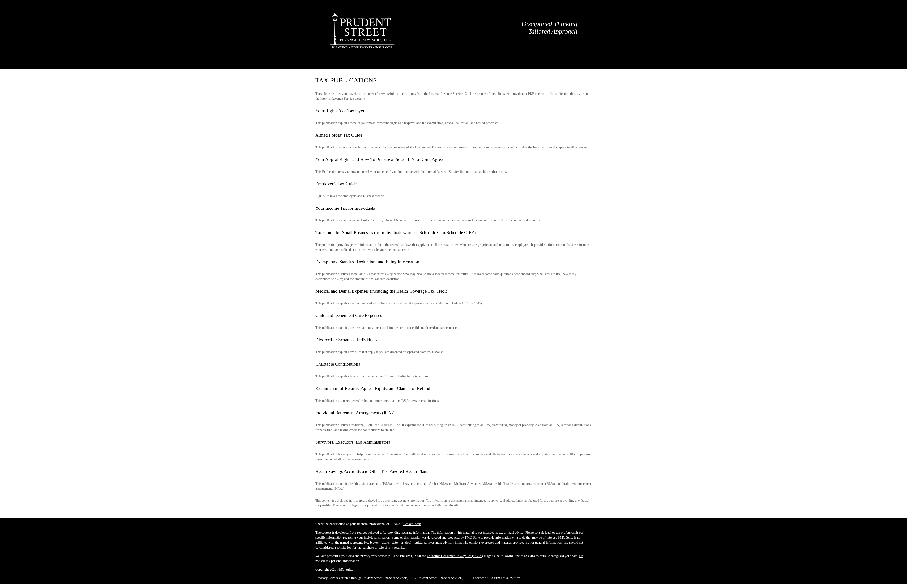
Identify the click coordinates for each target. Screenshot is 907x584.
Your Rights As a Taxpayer (339, 110)
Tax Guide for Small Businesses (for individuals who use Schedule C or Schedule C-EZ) (395, 232)
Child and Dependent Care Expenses (348, 315)
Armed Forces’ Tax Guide (338, 135)
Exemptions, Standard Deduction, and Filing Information (367, 261)
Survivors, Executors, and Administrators (352, 442)
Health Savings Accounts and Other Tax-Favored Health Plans (371, 471)
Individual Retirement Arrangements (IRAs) (354, 412)
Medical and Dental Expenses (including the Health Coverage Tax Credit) (381, 291)
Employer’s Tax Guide (336, 183)
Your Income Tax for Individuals (345, 208)
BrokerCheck (412, 524)
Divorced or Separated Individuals (346, 339)
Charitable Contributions (337, 364)
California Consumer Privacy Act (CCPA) (455, 556)
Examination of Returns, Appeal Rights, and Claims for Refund (372, 388)
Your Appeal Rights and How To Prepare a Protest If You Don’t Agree (379, 159)
